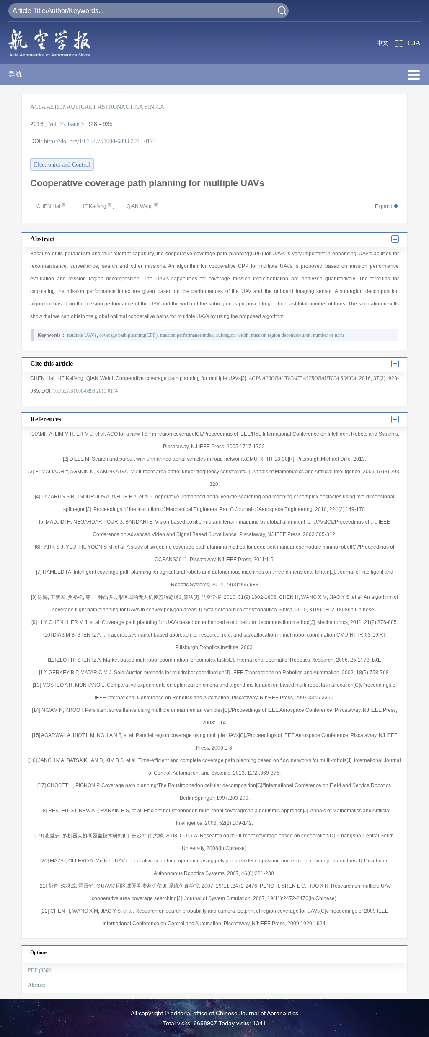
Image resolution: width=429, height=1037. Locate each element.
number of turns (329, 335)
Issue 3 (75, 124)
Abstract (36, 985)
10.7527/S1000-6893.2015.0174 (85, 391)
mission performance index (187, 335)
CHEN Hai (49, 206)
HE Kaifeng (94, 206)
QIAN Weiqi (140, 206)
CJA (414, 42)
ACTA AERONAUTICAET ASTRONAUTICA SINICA (97, 107)
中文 (382, 43)
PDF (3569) (40, 970)
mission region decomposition (280, 335)
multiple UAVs (82, 335)
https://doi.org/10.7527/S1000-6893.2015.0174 (100, 141)
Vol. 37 (57, 124)
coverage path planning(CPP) (128, 335)
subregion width (232, 335)
